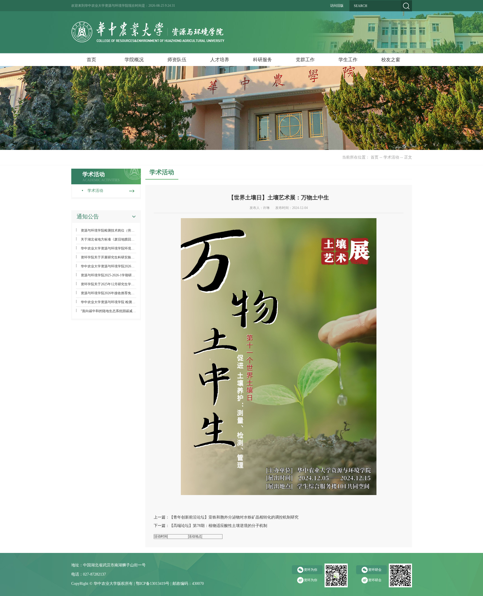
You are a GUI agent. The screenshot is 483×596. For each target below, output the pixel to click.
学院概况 (134, 59)
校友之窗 (390, 59)
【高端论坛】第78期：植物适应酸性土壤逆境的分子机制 (218, 526)
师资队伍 (176, 59)
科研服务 (262, 59)
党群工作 (305, 59)
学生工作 (347, 59)
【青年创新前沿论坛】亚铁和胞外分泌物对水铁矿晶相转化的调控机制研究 (234, 517)
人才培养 (219, 59)
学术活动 (391, 157)
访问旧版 (337, 6)
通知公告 (88, 216)
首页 (91, 59)
